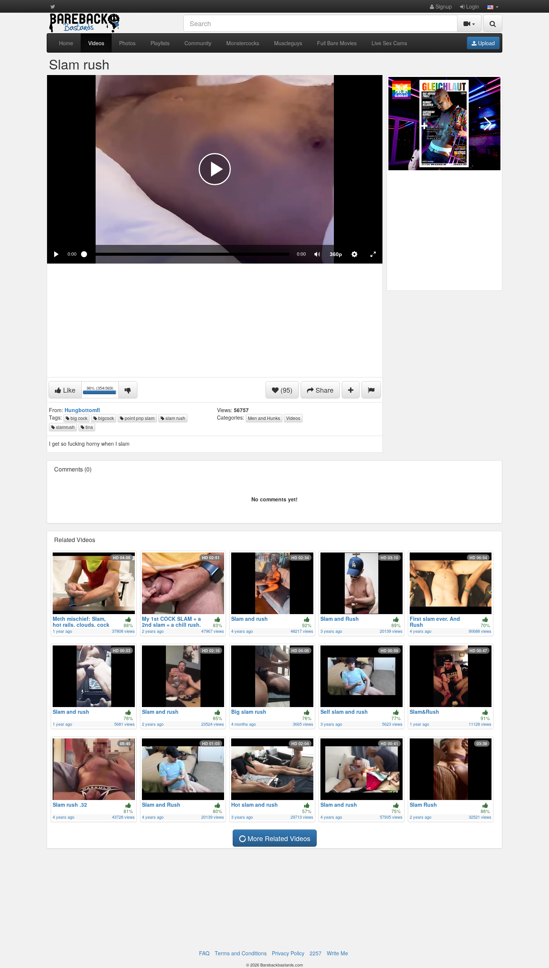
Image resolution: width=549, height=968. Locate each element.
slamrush (65, 427)
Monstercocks (242, 43)
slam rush (174, 418)
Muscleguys (288, 43)
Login (472, 6)
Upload (486, 43)
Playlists (160, 43)
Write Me (337, 953)
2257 (316, 953)
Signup (443, 6)
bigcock (105, 418)
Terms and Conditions (241, 953)
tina (88, 427)
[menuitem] (335, 254)
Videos (96, 43)
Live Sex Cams (389, 43)
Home (66, 43)
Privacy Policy (288, 953)
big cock (78, 418)
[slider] (186, 254)
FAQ (204, 953)
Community (197, 43)
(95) (285, 390)
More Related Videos (278, 838)
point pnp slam (139, 418)
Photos (127, 43)
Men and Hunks (264, 418)
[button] (493, 6)
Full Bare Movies (337, 43)
